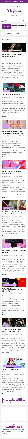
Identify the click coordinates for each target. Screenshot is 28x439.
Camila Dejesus (7, 136)
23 (17, 399)
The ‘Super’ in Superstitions (11, 94)
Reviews (17, 50)
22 (13, 399)
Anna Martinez (7, 59)
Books (5, 50)
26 (3, 402)
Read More (4, 80)
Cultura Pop (11, 50)
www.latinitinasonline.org (16, 436)
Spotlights (6, 127)
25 (23, 399)
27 (7, 402)
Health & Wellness (15, 125)
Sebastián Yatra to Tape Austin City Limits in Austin (13, 1)
